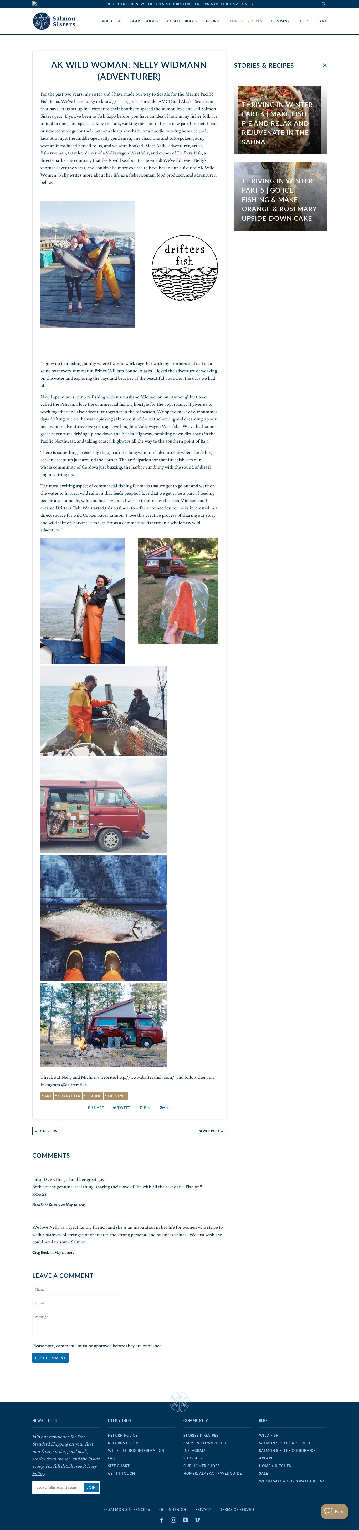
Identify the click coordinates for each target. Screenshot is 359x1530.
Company (280, 21)
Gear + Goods (144, 21)
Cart (322, 21)
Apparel (267, 1458)
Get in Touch (121, 1473)
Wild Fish (112, 21)
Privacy (203, 1509)
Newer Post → (211, 1130)
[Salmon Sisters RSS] (325, 65)
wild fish (269, 1435)
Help (303, 21)
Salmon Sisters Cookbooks (287, 1450)
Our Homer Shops (201, 1466)
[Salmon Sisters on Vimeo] (197, 1521)
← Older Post (46, 1130)
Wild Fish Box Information (136, 1450)
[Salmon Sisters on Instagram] (173, 1521)
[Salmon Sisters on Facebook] (162, 1521)
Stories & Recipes (200, 1435)
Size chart (119, 1466)
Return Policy (123, 1435)
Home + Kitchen (275, 1466)
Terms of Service (237, 1509)
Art (48, 1096)
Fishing (94, 1096)
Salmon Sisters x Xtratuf (285, 1443)
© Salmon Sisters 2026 (127, 1509)
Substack (193, 1458)
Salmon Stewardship (205, 1443)
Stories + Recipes (245, 21)
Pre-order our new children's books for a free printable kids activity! (179, 4)
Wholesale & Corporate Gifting (292, 1481)
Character (69, 1096)
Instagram (194, 1450)
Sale (263, 1473)
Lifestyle (117, 1096)
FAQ (111, 1458)
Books (212, 21)
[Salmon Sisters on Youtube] (185, 1521)
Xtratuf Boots (182, 21)
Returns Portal (124, 1443)
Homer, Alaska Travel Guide (212, 1473)
